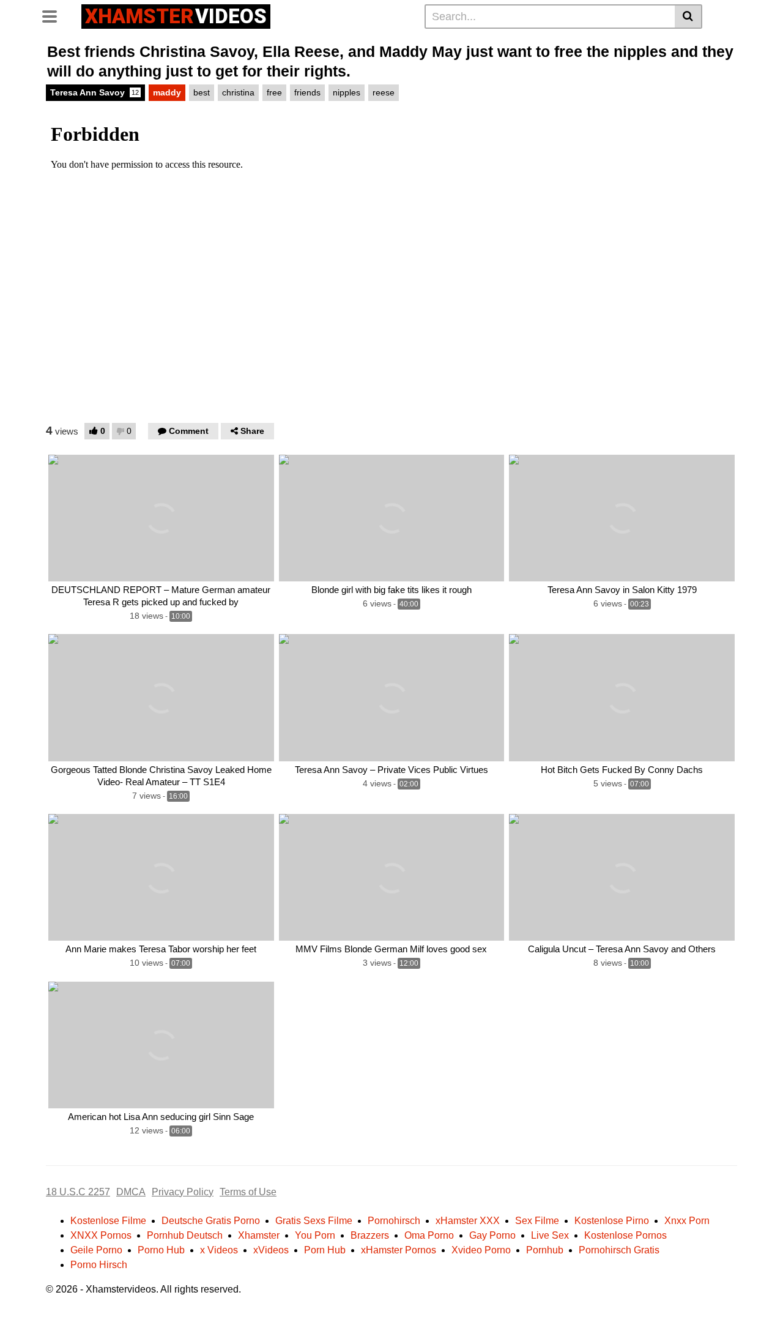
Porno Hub (161, 1250)
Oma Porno (429, 1235)
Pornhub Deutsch (185, 1235)
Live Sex (550, 1235)
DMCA (131, 1192)
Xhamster (259, 1235)
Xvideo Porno (481, 1250)
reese (384, 92)
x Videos (219, 1250)
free (274, 92)
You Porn (315, 1235)
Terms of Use (248, 1192)
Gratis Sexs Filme (313, 1220)
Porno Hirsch (98, 1265)
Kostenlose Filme (108, 1220)
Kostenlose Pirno (611, 1220)
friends (307, 92)
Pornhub (544, 1250)
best (201, 92)
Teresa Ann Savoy (94, 92)
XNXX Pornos (101, 1235)
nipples (346, 92)
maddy (167, 92)
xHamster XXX (468, 1220)
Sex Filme (537, 1220)
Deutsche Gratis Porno (210, 1220)
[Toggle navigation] (54, 14)
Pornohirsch (394, 1220)
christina (238, 92)
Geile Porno (96, 1250)
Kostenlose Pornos (625, 1235)
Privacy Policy (182, 1192)
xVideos (271, 1250)
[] (688, 16)
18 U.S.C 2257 (78, 1192)
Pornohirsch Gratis (619, 1250)
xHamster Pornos (398, 1250)
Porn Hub (325, 1250)
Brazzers (370, 1235)
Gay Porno (492, 1235)
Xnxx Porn (687, 1220)
